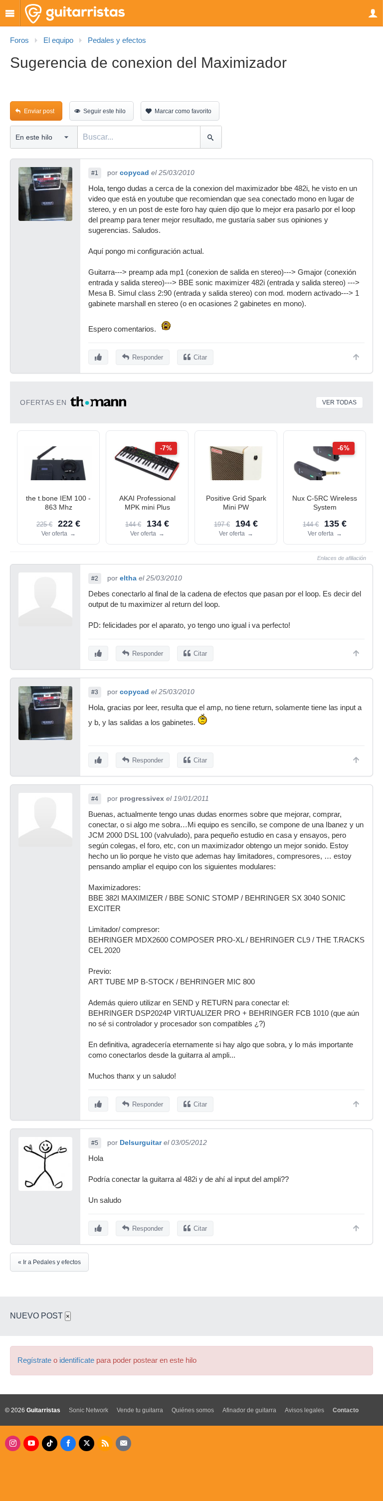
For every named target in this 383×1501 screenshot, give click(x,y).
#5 (94, 1142)
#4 (94, 798)
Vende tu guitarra (140, 1410)
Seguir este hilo (104, 111)
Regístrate (34, 1360)
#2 (94, 578)
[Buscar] (210, 137)
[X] (86, 1443)
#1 (94, 173)
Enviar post (39, 111)
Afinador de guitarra (249, 1410)
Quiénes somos (193, 1410)
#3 (94, 692)
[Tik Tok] (49, 1443)
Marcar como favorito (183, 111)
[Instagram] (12, 1443)
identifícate (76, 1360)
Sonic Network (88, 1410)
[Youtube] (31, 1443)
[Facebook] (68, 1443)
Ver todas (339, 402)
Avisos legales (304, 1410)
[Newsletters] (123, 1443)
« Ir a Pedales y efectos (49, 1262)
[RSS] (105, 1443)
